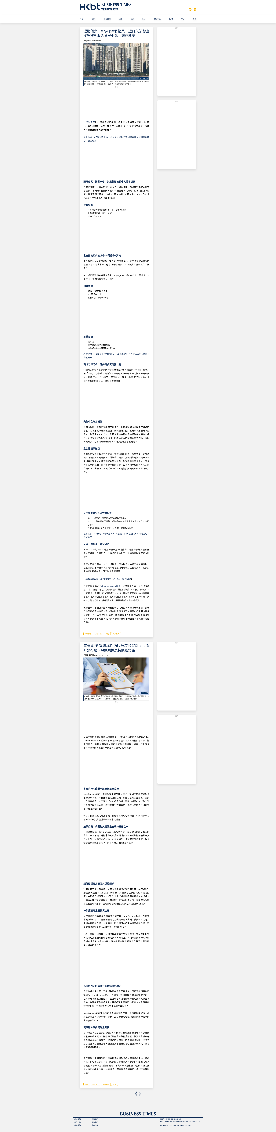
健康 (132, 18)
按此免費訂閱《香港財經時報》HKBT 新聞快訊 (108, 578)
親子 (144, 18)
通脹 (114, 1084)
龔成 (85, 40)
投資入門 (96, 1084)
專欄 (194, 18)
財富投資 (107, 18)
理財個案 (90, 122)
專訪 (182, 18)
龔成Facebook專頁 (110, 585)
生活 (171, 18)
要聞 (93, 18)
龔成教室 (116, 634)
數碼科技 (157, 18)
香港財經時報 (109, 9)
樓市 (120, 18)
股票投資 (99, 634)
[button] (97, 18)
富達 (86, 1084)
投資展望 (106, 1084)
